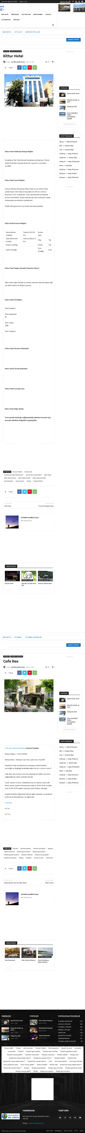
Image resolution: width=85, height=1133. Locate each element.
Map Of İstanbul (73, 161)
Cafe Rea (7, 506)
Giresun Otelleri (17, 472)
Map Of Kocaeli (72, 142)
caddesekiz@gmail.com (36, 1123)
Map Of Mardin (73, 177)
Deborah (62, 161)
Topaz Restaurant (44, 1035)
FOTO (76, 1131)
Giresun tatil (28, 472)
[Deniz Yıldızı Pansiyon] (33, 1022)
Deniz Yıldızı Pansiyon (45, 1020)
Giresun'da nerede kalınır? (34, 475)
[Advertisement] (30, 7)
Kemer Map (73, 158)
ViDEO (81, 1131)
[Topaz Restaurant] (33, 1037)
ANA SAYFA (49, 1131)
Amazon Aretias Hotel (45, 583)
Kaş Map (69, 165)
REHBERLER (58, 1131)
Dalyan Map (69, 146)
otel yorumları (19, 481)
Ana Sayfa (7, 32)
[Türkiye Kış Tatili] (62, 108)
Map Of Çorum (73, 169)
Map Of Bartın (73, 154)
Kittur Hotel (47, 475)
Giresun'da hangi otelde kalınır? (14, 475)
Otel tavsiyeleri (8, 481)
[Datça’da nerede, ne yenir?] (62, 101)
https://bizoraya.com (26, 520)
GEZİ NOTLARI (68, 1131)
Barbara (62, 173)
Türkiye (28, 481)
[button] (53, 25)
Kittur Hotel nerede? (24, 478)
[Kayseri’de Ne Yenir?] (62, 95)
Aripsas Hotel (9, 583)
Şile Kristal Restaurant (45, 1028)
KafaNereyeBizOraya (67, 7)
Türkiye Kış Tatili (72, 106)
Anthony (62, 154)
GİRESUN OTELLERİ (32, 32)
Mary (61, 165)
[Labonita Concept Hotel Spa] (28, 576)
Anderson (62, 158)
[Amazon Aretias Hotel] (45, 576)
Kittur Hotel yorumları (39, 478)
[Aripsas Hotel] (12, 576)
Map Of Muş (72, 173)
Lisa (60, 150)
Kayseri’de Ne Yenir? (73, 93)
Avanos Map (69, 150)
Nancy (61, 142)
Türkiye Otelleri (38, 481)
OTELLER (18, 32)
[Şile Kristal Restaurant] (33, 1030)
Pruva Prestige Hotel (46, 506)
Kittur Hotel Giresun (10, 478)
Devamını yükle (69, 124)
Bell (60, 146)
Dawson (62, 177)
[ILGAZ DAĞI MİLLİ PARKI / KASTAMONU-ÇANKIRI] (62, 114)
